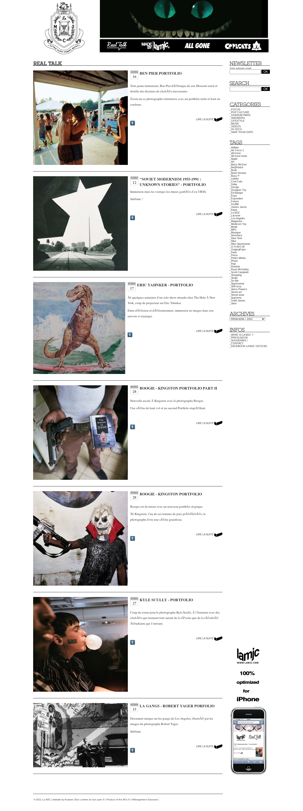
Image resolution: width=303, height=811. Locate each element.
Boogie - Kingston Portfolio (171, 494)
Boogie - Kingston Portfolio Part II (178, 388)
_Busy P (234, 175)
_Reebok (235, 266)
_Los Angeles (237, 218)
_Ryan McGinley (239, 269)
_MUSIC (234, 123)
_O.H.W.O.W (237, 246)
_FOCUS (235, 109)
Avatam (69, 799)
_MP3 (233, 229)
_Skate (234, 277)
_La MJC (235, 212)
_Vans (233, 303)
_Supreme (235, 297)
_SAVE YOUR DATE (241, 132)
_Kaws (233, 209)
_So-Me (234, 280)
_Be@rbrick (236, 167)
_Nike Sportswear (240, 243)
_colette (234, 178)
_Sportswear (237, 283)
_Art (232, 161)
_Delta (233, 184)
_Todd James (237, 300)
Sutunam (152, 799)
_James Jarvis (238, 207)
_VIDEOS (235, 126)
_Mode (233, 226)
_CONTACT (237, 343)
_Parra (233, 255)
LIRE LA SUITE (205, 119)
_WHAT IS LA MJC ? (241, 334)
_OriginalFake (238, 249)
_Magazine (236, 221)
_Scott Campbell (239, 272)
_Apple (233, 158)
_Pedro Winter (238, 258)
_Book (233, 170)
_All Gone (235, 153)
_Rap (233, 263)
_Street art (236, 292)
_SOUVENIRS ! (239, 340)
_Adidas (234, 147)
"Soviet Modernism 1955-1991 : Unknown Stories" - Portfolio (173, 181)
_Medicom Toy (238, 224)
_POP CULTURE (239, 112)
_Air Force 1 (237, 150)
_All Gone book (238, 155)
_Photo (234, 260)
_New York (236, 238)
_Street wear (237, 294)
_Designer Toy (238, 190)
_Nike (233, 241)
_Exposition (236, 198)
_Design (234, 187)
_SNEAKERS (237, 117)
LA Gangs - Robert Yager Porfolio (177, 705)
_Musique (235, 232)
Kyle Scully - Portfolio (166, 599)
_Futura (234, 201)
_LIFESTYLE (237, 120)
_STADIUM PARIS (240, 115)
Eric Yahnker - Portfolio (165, 284)
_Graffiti (234, 204)
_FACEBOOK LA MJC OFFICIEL (248, 346)
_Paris (233, 252)
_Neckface (236, 235)
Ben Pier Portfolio (161, 73)
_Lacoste (235, 215)
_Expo (233, 195)
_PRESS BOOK (239, 337)
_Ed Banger (236, 192)
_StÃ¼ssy (235, 286)
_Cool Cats (236, 181)
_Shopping (236, 275)
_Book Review (238, 173)
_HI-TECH (236, 129)
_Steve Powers (238, 289)
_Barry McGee (238, 164)
